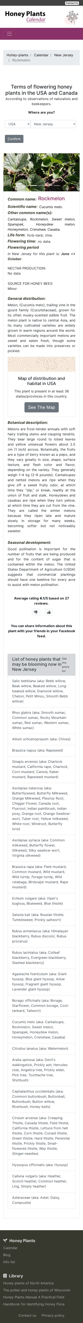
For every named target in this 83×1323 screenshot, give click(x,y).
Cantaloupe (17, 219)
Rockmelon (39, 219)
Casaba (53, 229)
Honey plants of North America (28, 1283)
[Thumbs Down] (35, 612)
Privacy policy (53, 1315)
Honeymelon (18, 229)
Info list (9, 1262)
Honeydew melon (55, 224)
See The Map (41, 407)
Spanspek (15, 224)
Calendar (10, 1248)
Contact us (27, 1315)
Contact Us (72, 3)
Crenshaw (38, 229)
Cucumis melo (50, 207)
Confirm (14, 139)
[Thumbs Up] (48, 612)
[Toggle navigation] (9, 34)
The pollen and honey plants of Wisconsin (36, 1290)
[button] (9, 172)
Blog (6, 1255)
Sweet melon (63, 219)
